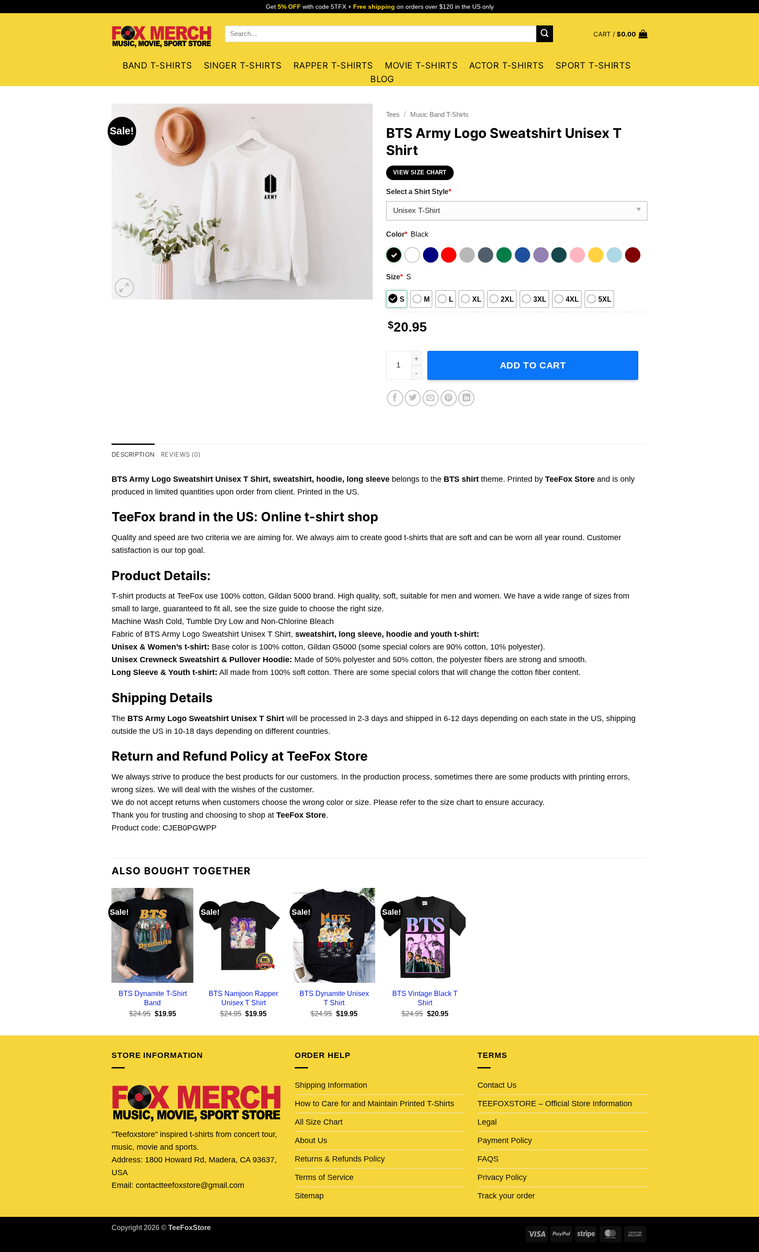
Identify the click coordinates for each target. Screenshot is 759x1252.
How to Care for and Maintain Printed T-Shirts (374, 1103)
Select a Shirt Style (418, 191)
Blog (382, 79)
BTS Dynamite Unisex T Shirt (334, 998)
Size (394, 277)
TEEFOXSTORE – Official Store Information (554, 1103)
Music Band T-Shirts (439, 114)
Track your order (506, 1195)
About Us (311, 1140)
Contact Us (497, 1085)
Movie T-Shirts (421, 65)
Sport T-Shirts (593, 65)
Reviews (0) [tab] (180, 454)
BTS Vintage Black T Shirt (425, 998)
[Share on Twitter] (413, 398)
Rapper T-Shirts (333, 65)
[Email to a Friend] (431, 398)
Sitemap (309, 1195)
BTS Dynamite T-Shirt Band (153, 998)
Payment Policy (504, 1140)
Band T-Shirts (157, 65)
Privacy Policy (502, 1177)
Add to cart (533, 365)
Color (396, 234)
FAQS (488, 1159)
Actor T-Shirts (506, 65)
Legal (487, 1122)
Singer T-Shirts (243, 65)
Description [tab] (133, 454)
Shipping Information (331, 1085)
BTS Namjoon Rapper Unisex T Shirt (243, 998)
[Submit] (544, 33)
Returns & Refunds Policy (340, 1159)
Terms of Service (324, 1177)
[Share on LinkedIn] (466, 398)
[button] (620, 34)
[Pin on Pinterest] (449, 398)
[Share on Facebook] (395, 398)
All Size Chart (319, 1122)
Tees (393, 114)
